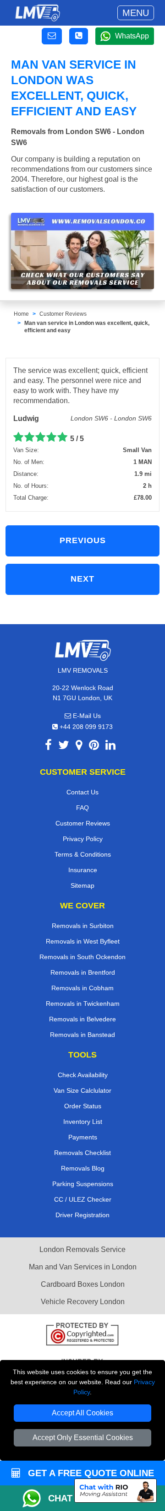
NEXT (82, 578)
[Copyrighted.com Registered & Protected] (82, 1335)
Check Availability (83, 1075)
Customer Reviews (63, 314)
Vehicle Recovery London (83, 1302)
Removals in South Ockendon (82, 957)
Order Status (82, 1106)
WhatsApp (132, 36)
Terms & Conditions (83, 854)
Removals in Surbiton (83, 925)
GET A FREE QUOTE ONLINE (89, 1473)
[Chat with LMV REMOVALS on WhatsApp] (35, 1498)
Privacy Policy (83, 838)
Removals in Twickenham (83, 1003)
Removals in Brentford (82, 972)
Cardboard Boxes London (83, 1284)
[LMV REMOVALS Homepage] (37, 13)
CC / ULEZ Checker (82, 1199)
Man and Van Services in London (83, 1267)
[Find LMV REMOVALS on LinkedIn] (110, 746)
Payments (82, 1137)
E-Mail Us (86, 715)
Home (21, 314)
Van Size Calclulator (82, 1090)
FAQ (82, 807)
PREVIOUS (83, 540)
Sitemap (82, 885)
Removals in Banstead (82, 1034)
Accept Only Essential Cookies (83, 1437)
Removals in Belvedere (82, 1019)
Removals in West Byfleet (83, 941)
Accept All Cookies (82, 1413)
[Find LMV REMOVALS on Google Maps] (79, 746)
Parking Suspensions (82, 1183)
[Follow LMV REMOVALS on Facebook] (48, 746)
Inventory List (82, 1121)
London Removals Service (82, 1249)
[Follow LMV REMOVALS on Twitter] (63, 746)
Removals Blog (82, 1168)
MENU (135, 13)
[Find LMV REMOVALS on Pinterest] (94, 746)
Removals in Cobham (82, 988)
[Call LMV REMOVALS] (78, 36)
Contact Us (82, 792)
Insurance (82, 870)
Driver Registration (82, 1215)
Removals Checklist (82, 1152)
